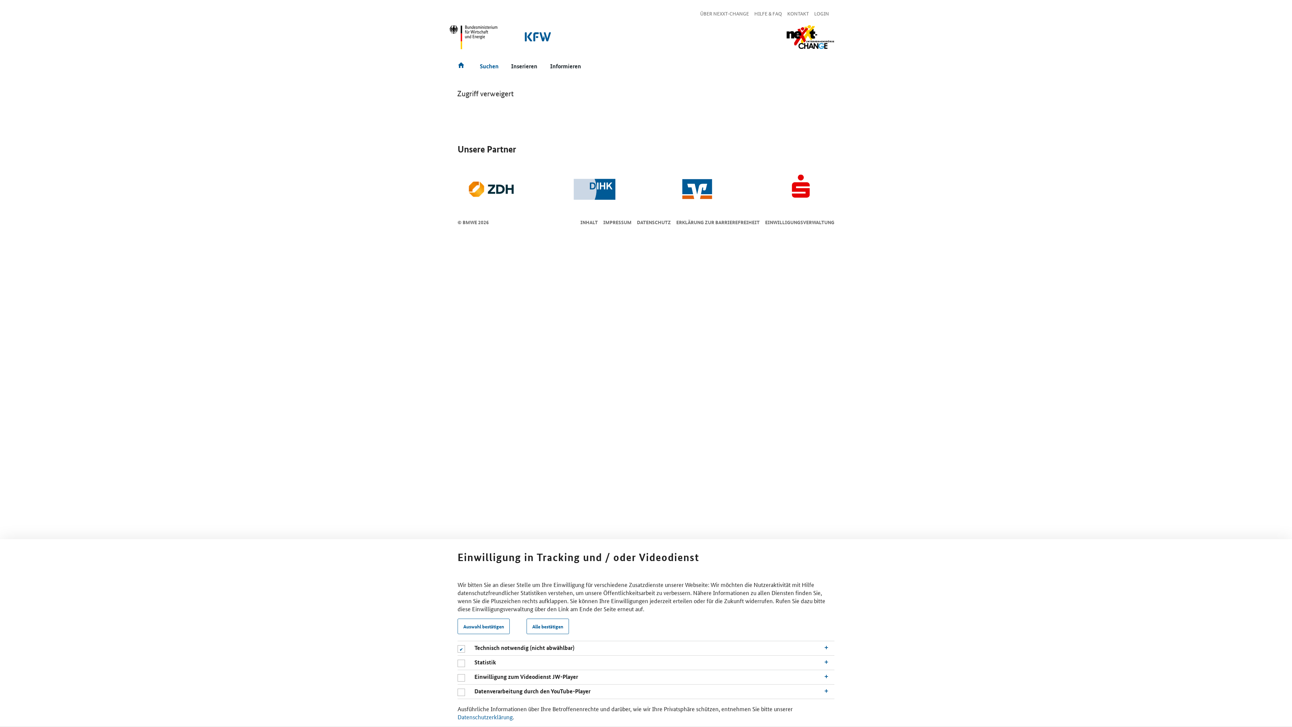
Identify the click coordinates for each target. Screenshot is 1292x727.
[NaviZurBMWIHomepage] (473, 40)
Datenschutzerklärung (485, 717)
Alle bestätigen (547, 626)
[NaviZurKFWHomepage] (538, 40)
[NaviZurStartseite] (810, 37)
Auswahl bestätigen (483, 626)
